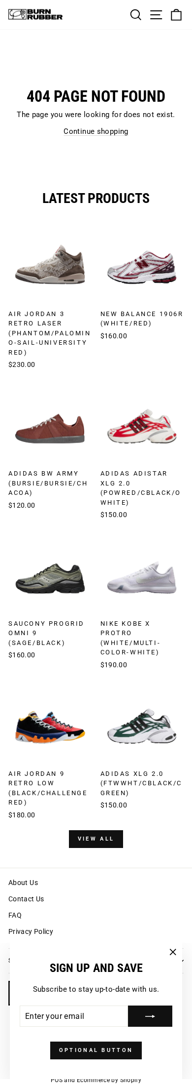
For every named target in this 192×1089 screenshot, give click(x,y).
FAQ (15, 915)
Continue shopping (96, 131)
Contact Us (26, 899)
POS (57, 1080)
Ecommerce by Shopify (109, 1080)
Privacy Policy (30, 931)
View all (96, 839)
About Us (23, 883)
